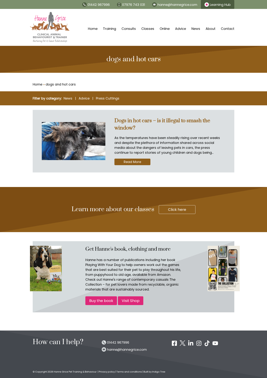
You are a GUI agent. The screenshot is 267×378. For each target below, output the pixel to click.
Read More (137, 162)
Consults (129, 28)
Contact (227, 28)
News (195, 28)
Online (165, 28)
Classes (147, 28)
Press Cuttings (107, 98)
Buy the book (101, 300)
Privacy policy (107, 371)
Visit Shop (130, 300)
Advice (180, 28)
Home (93, 28)
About (210, 28)
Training (109, 28)
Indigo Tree (158, 371)
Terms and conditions (129, 371)
